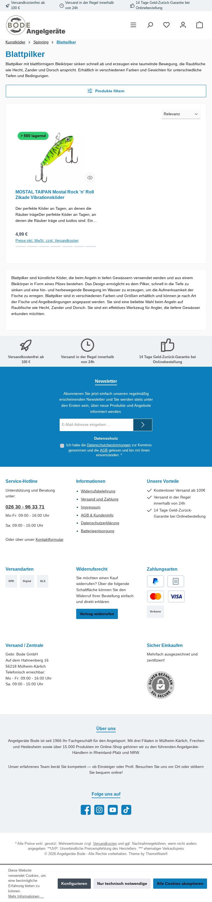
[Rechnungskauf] (175, 581)
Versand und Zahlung (99, 499)
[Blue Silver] (44, 246)
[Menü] (133, 25)
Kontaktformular (49, 539)
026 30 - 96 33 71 (25, 507)
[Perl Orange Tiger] (91, 246)
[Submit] (142, 425)
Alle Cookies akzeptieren (180, 883)
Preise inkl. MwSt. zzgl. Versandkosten (46, 241)
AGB (104, 450)
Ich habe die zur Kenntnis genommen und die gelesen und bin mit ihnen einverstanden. (109, 450)
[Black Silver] (32, 246)
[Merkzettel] (166, 25)
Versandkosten (105, 844)
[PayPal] (155, 581)
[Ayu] (20, 246)
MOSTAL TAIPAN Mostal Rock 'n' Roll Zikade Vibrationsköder (54, 194)
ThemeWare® (157, 854)
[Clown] (56, 246)
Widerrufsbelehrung (98, 491)
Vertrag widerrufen (97, 614)
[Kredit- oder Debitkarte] (166, 596)
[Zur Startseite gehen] (36, 25)
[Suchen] (150, 25)
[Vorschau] (90, 177)
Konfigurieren (74, 883)
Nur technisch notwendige (122, 883)
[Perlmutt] (67, 246)
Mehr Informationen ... (26, 896)
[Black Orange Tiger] (79, 246)
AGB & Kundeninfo (97, 515)
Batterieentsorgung (97, 531)
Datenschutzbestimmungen (109, 445)
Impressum (90, 507)
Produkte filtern (109, 91)
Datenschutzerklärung (100, 523)
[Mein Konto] (183, 25)
